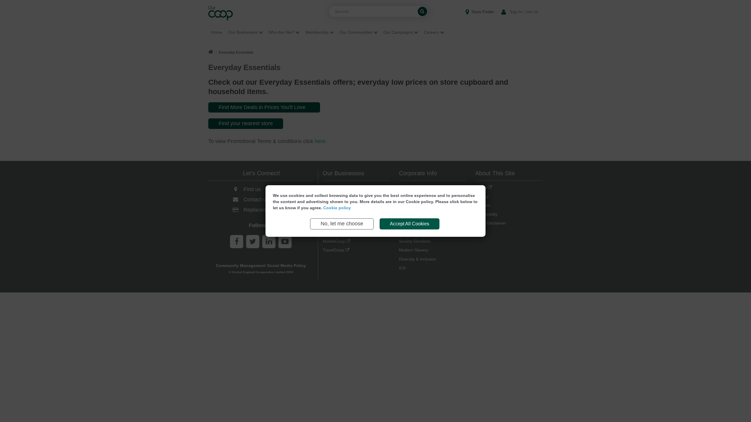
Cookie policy (337, 207)
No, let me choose (342, 224)
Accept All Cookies (409, 223)
